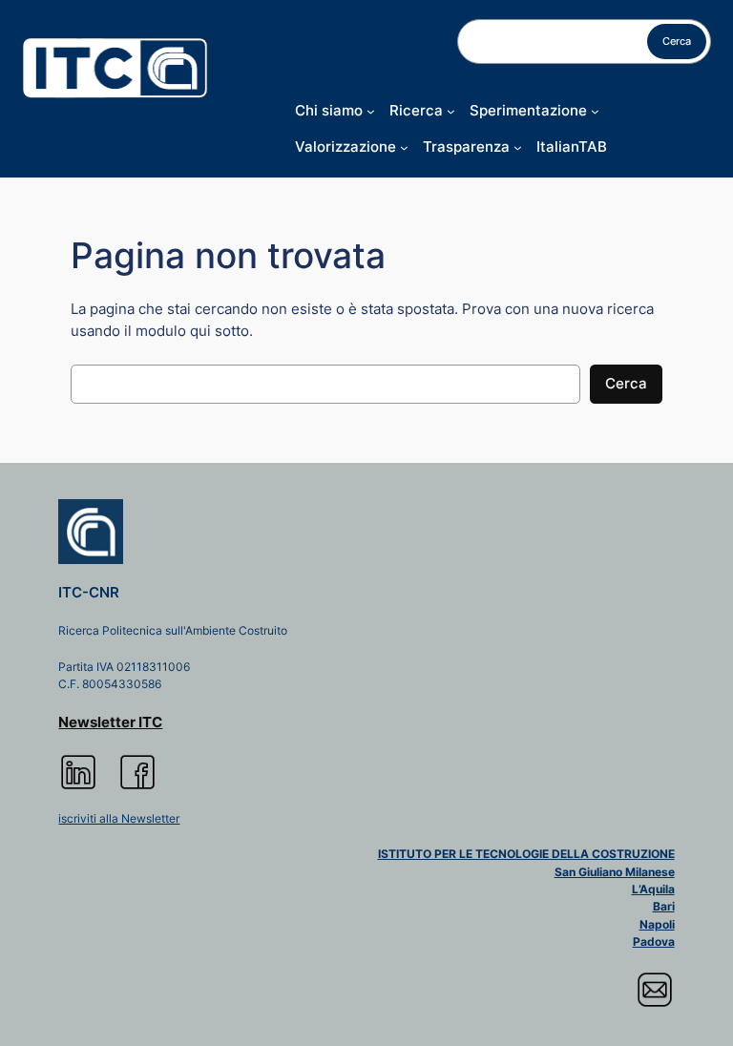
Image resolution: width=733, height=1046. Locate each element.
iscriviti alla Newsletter (118, 819)
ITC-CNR (88, 592)
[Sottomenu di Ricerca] (451, 111)
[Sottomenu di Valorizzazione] (404, 147)
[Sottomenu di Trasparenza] (517, 147)
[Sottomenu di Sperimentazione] (595, 111)
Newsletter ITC (110, 722)
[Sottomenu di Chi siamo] (370, 111)
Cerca (676, 41)
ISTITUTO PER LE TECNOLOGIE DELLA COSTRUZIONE (526, 854)
